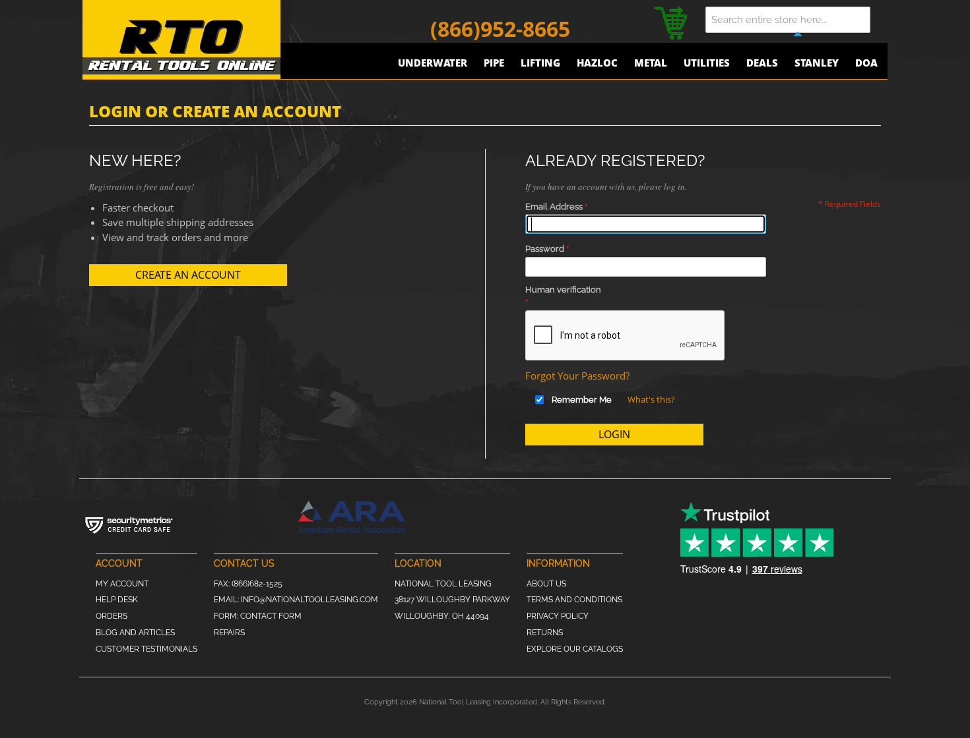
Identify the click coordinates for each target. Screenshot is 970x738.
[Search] (868, 20)
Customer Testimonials (146, 649)
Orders (111, 616)
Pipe (494, 62)
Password (544, 249)
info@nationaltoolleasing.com (309, 599)
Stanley (816, 62)
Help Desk (117, 599)
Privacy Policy (558, 616)
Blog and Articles (135, 632)
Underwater (432, 62)
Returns (545, 632)
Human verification (563, 290)
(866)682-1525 (257, 583)
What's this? (651, 399)
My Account (122, 583)
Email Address (554, 207)
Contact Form (271, 616)
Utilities (707, 62)
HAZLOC (597, 62)
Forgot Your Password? (577, 375)
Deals (762, 62)
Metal (650, 62)
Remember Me (582, 400)
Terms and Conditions (574, 599)
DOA (866, 62)
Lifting (540, 62)
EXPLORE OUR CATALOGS (575, 649)
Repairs (229, 632)
